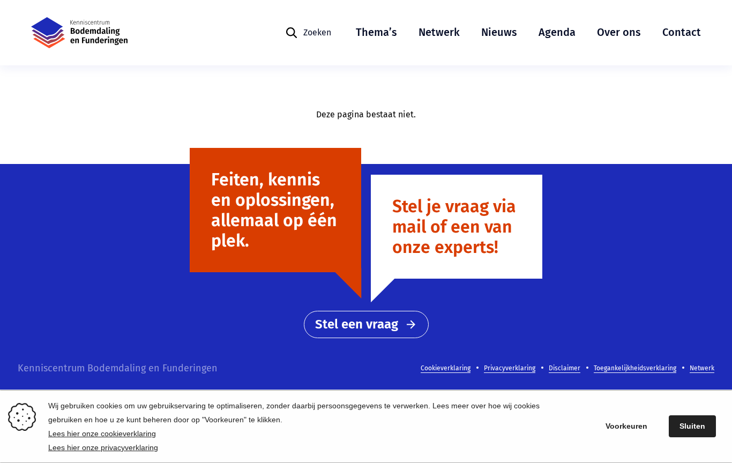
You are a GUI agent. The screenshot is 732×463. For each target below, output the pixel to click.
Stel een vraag (356, 324)
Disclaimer (564, 368)
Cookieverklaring (445, 368)
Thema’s (376, 32)
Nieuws (499, 32)
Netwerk (439, 32)
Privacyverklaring (509, 368)
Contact (681, 32)
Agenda (557, 32)
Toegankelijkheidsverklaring (635, 368)
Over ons (619, 32)
